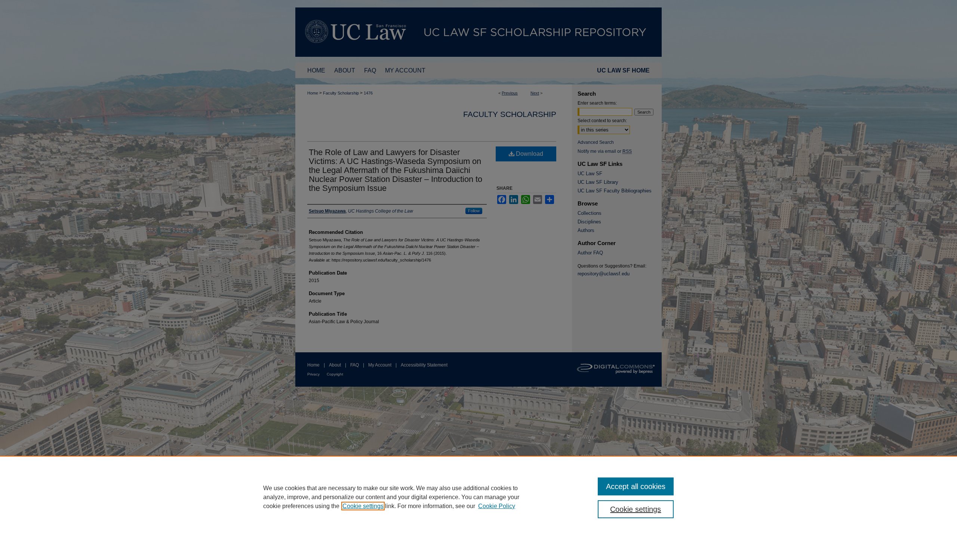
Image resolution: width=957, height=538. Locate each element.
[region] (478, 497)
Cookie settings (363, 506)
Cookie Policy (496, 506)
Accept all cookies (635, 486)
